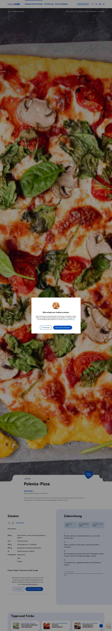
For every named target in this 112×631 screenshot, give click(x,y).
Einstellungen (46, 327)
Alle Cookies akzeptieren (62, 327)
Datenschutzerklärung (68, 319)
